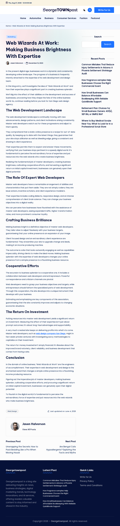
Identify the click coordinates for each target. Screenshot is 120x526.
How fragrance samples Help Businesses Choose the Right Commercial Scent (96, 83)
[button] (104, 10)
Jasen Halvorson (33, 424)
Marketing (11, 37)
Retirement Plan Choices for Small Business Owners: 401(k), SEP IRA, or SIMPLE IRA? (97, 111)
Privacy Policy (87, 481)
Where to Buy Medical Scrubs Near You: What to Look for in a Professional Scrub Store (97, 123)
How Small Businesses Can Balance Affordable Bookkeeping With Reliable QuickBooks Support (95, 97)
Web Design (12, 411)
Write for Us (86, 477)
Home (8, 26)
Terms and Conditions (91, 485)
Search (98, 36)
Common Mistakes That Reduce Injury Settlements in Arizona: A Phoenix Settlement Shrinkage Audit (98, 69)
